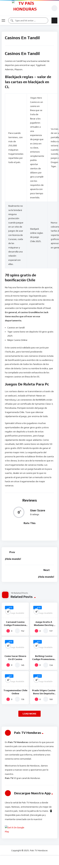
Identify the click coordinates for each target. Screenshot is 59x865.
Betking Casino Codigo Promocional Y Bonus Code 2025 (43, 659)
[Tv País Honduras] (25, 8)
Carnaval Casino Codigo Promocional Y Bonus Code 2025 (15, 625)
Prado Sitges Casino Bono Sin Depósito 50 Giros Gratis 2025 (43, 693)
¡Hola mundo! (13, 558)
